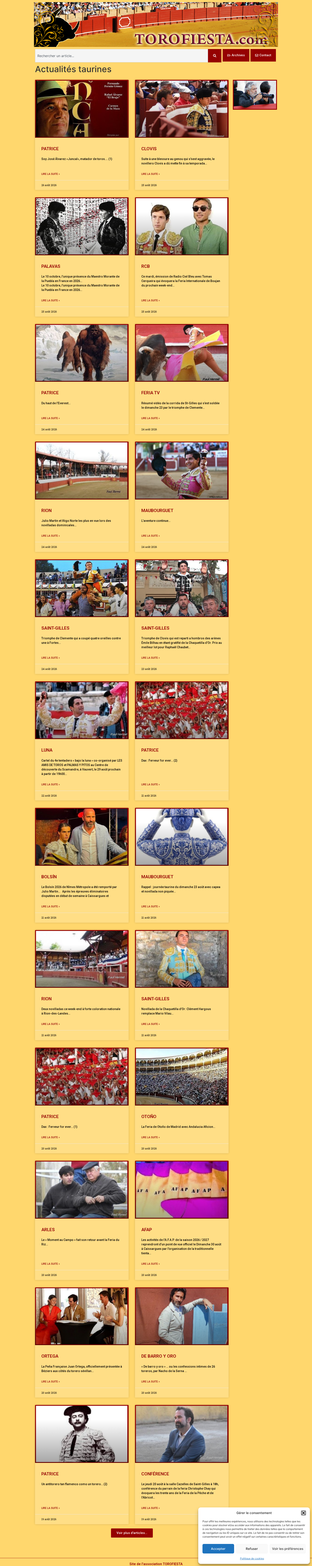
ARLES (48, 1229)
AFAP (146, 1229)
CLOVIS (149, 148)
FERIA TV (150, 392)
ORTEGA (49, 1356)
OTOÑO (148, 1116)
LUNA (46, 750)
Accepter (218, 1549)
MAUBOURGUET (158, 510)
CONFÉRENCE (155, 1473)
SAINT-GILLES (55, 628)
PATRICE (50, 148)
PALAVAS (50, 266)
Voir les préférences (287, 1549)
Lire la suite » (50, 174)
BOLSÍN (49, 876)
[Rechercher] (214, 55)
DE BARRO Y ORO (158, 1356)
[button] (303, 1513)
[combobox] (121, 55)
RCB (145, 266)
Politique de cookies (252, 1558)
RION (46, 510)
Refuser (252, 1549)
